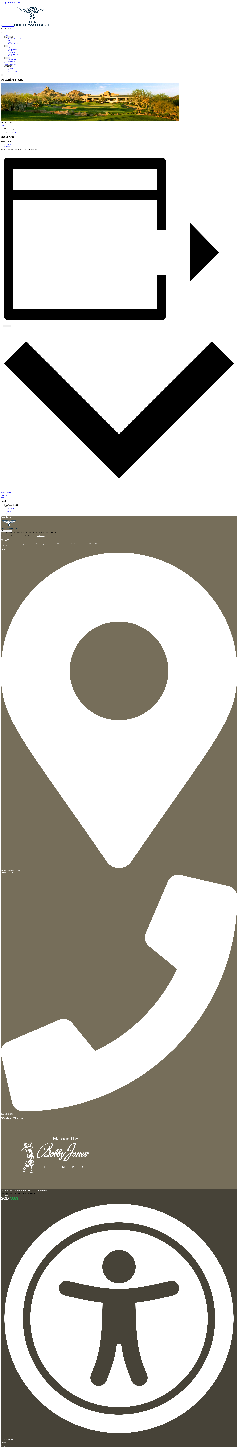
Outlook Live (5, 497)
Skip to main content (10, 4)
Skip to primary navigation (12, 2)
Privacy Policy (5, 545)
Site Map (3, 1442)
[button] (8, 37)
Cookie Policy (41, 536)
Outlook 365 (4, 495)
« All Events (4, 126)
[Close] (1, 32)
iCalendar (3, 494)
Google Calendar (6, 492)
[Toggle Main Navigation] (2, 75)
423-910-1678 (9, 1114)
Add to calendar (7, 326)
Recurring (7, 144)
